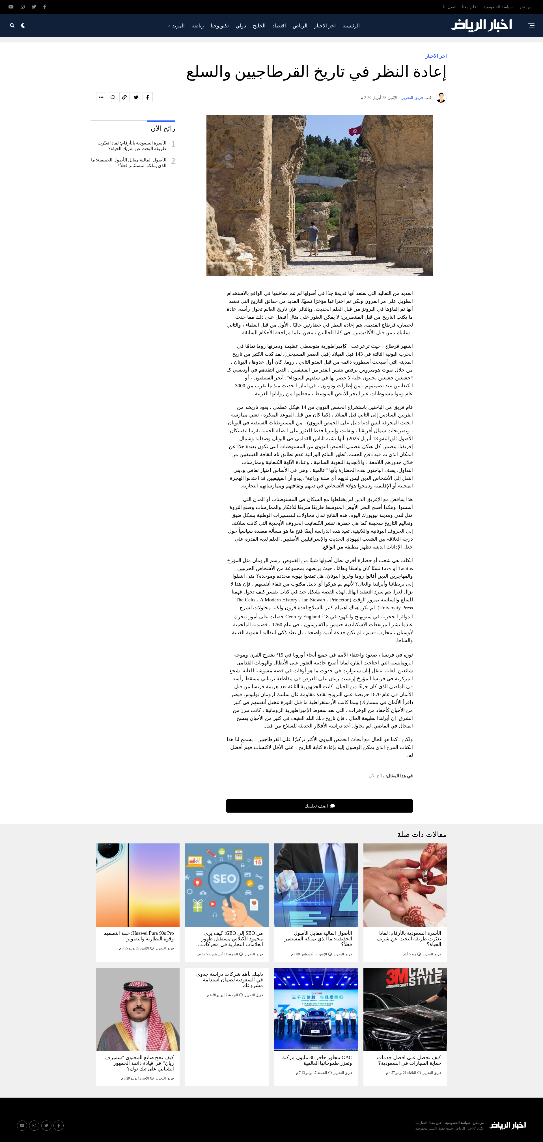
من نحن (525, 7)
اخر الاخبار (325, 26)
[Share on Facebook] (148, 97)
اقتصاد (279, 26)
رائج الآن (376, 776)
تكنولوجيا (220, 26)
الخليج (259, 26)
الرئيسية (351, 26)
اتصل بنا (449, 7)
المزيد (178, 26)
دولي (241, 26)
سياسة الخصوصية (498, 7)
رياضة (197, 26)
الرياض (300, 26)
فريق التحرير (412, 98)
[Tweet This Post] (136, 97)
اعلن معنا (470, 7)
